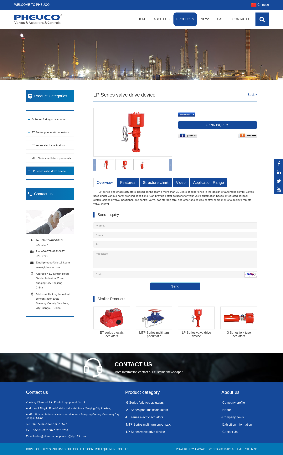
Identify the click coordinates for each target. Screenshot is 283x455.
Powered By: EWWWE (191, 449)
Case (221, 19)
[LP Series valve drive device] (133, 109)
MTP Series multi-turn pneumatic (52, 158)
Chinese (263, 4)
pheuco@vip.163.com (56, 262)
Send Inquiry (217, 125)
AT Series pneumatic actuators (50, 132)
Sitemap (251, 449)
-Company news (232, 417)
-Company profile (233, 402)
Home (142, 19)
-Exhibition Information (236, 424)
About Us (162, 19)
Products (185, 19)
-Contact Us (229, 431)
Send (175, 286)
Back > (252, 94)
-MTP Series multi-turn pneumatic (148, 424)
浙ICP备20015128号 (221, 449)
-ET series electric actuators (144, 417)
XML (239, 449)
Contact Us (242, 19)
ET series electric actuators (48, 145)
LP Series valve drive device (49, 170)
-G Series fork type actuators (144, 402)
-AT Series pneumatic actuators (146, 410)
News (205, 19)
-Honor (226, 410)
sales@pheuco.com (48, 267)
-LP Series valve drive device (145, 431)
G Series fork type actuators (49, 119)
